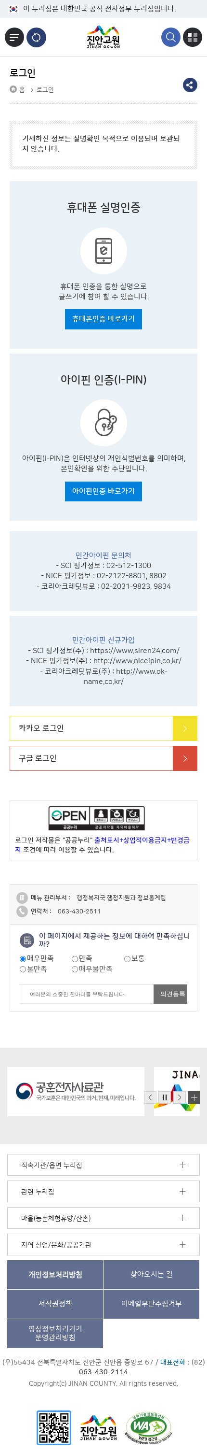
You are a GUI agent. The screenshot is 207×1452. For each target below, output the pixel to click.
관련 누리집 (37, 1192)
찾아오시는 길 (151, 1274)
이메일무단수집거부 (151, 1304)
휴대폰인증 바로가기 (103, 319)
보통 (138, 958)
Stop (164, 1097)
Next (179, 1097)
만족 (85, 958)
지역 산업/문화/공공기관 (56, 1245)
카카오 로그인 (41, 728)
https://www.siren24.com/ (135, 651)
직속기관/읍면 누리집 (51, 1165)
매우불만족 (96, 969)
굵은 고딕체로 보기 (36, 37)
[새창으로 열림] (75, 1091)
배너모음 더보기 (194, 1097)
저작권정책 (55, 1304)
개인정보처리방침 (55, 1274)
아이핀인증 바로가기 (103, 491)
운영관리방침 (55, 1333)
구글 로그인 (38, 758)
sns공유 (190, 85)
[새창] (54, 1428)
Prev (150, 1097)
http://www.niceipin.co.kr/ (137, 661)
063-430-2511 (79, 911)
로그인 (45, 89)
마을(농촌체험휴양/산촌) (56, 1219)
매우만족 (40, 958)
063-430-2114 (103, 1372)
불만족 (37, 969)
